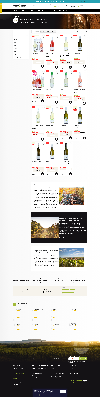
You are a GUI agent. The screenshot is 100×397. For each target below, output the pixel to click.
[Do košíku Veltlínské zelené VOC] (84, 138)
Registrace (73, 6)
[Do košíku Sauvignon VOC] (70, 137)
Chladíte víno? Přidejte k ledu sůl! (68, 289)
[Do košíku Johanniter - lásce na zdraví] (42, 139)
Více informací (53, 392)
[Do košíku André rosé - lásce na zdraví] (84, 103)
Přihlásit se (83, 358)
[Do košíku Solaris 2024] (56, 102)
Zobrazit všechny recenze (27, 305)
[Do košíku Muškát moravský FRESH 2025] (70, 67)
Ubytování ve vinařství (74, 375)
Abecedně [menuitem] (53, 31)
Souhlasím (63, 391)
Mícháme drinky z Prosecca (67, 293)
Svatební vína (72, 370)
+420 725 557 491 (57, 5)
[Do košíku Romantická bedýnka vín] (42, 100)
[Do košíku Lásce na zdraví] (42, 66)
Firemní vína (72, 368)
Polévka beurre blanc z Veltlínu (68, 292)
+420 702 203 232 (37, 370)
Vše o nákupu (53, 368)
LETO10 (38, 62)
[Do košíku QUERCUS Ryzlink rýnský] (70, 173)
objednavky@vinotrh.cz (50, 290)
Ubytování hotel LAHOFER (75, 373)
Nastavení (37, 395)
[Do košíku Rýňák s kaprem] (84, 66)
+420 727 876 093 (18, 375)
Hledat (50, 5)
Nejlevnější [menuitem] (42, 31)
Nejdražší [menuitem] (48, 31)
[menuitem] (16, 10)
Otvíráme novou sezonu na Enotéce (68, 290)
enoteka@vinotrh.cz (39, 373)
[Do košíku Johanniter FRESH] (56, 139)
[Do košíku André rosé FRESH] (56, 67)
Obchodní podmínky (55, 370)
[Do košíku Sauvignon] (56, 173)
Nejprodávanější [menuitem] (35, 31)
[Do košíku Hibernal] (70, 102)
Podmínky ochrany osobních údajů (57, 373)
